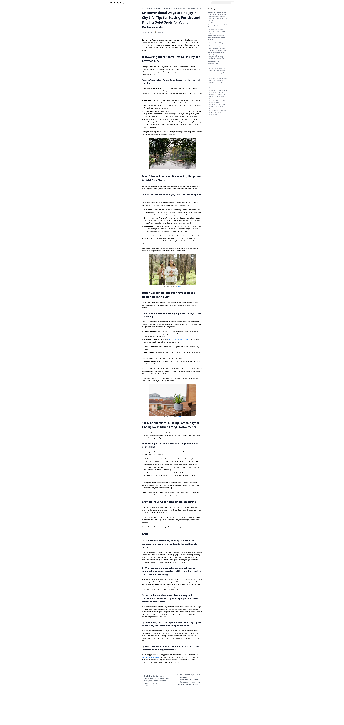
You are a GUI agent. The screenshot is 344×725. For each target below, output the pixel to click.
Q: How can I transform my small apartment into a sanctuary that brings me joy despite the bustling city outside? (218, 72)
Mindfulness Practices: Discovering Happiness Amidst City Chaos (217, 25)
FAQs (209, 65)
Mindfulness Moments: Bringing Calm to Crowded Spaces (217, 31)
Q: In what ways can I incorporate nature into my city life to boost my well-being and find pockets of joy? (217, 103)
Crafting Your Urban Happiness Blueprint (214, 62)
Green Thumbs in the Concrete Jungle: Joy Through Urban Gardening (218, 44)
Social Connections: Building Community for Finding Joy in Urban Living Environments (217, 50)
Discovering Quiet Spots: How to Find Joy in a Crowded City (217, 13)
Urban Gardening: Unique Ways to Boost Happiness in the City (216, 37)
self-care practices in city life (178, 340)
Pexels (178, 170)
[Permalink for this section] (161, 61)
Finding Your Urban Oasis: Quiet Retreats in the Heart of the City (218, 18)
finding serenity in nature (150, 657)
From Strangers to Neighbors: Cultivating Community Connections (216, 56)
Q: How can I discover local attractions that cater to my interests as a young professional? (217, 111)
